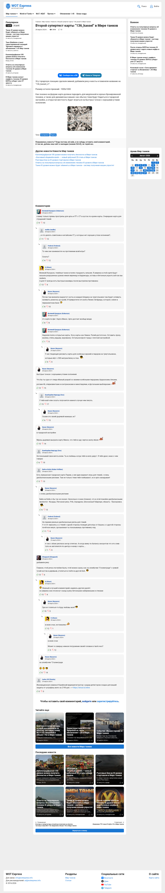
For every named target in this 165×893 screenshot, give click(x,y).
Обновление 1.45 (67, 14)
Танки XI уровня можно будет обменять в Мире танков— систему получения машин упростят (74, 165)
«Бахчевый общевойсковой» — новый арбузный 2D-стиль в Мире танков (66, 157)
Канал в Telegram (92, 75)
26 (141, 173)
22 (153, 170)
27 (145, 173)
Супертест (45, 135)
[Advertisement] (79, 852)
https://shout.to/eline (81, 688)
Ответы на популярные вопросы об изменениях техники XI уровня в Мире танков (69, 163)
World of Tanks (26, 14)
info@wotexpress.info (24, 878)
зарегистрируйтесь (108, 701)
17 (133, 170)
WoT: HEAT (40, 14)
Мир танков (11, 14)
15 (153, 168)
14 (149, 168)
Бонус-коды (82, 14)
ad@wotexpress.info (32, 880)
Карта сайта (154, 878)
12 (141, 168)
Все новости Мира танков (80, 746)
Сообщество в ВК (70, 75)
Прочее (50, 14)
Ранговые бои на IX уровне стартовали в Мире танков (58, 160)
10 (133, 168)
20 (145, 170)
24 (133, 173)
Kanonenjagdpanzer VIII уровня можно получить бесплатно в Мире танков (66, 155)
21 (149, 170)
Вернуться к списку (80, 830)
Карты (53, 135)
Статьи (68, 880)
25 (137, 173)
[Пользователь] (39, 211)
